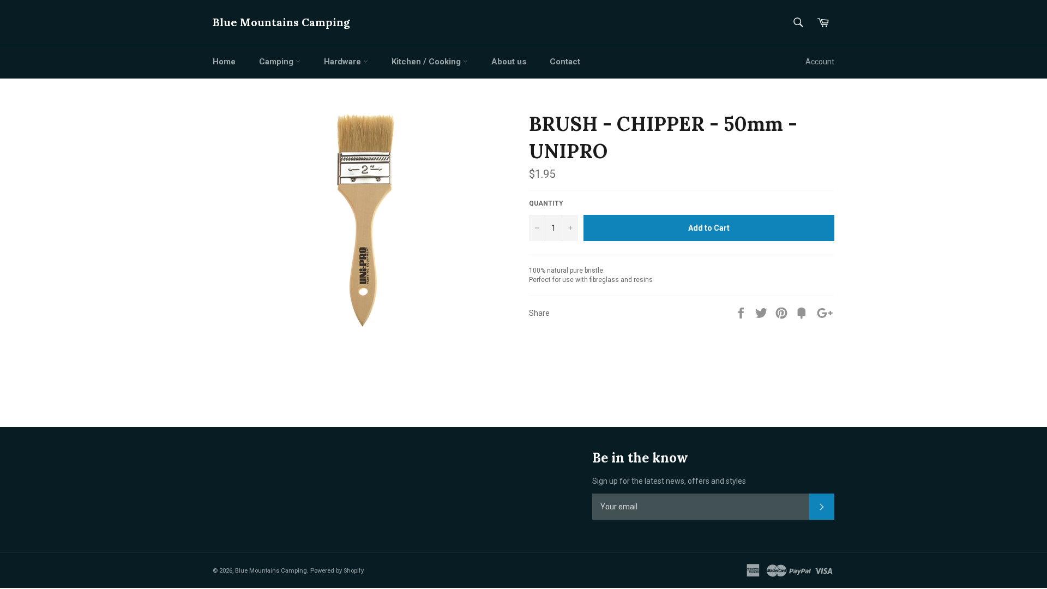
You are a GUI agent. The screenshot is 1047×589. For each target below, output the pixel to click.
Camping (277, 62)
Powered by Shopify (337, 570)
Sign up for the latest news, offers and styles (669, 481)
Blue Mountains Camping (281, 22)
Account (819, 61)
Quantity (546, 203)
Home (224, 62)
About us (508, 62)
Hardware (343, 62)
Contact (565, 62)
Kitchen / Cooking (427, 62)
